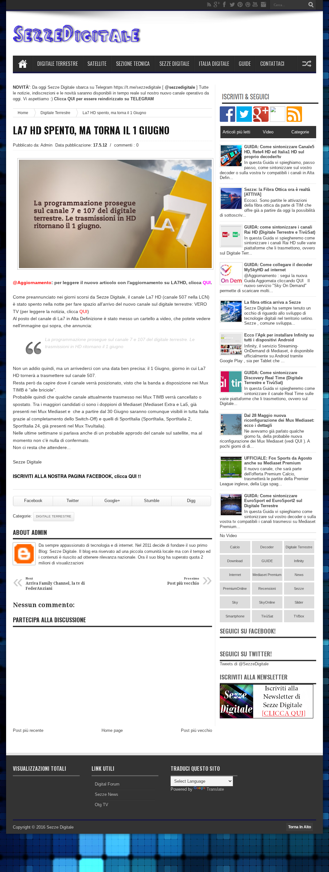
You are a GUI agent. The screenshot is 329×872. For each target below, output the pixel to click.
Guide (245, 63)
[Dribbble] (248, 4)
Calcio (235, 547)
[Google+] (217, 4)
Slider (299, 602)
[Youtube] (255, 4)
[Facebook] (224, 4)
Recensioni (267, 588)
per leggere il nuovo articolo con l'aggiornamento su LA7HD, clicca (132, 282)
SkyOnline (267, 602)
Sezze (299, 588)
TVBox (299, 616)
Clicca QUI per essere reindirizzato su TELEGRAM (104, 98)
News (299, 575)
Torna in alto (299, 827)
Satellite (96, 63)
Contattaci (272, 63)
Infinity (299, 561)
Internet (235, 575)
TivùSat (267, 616)
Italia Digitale (214, 63)
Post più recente (28, 730)
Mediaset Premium (267, 575)
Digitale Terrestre (57, 63)
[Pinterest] (240, 4)
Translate (215, 789)
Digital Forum (107, 784)
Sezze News (106, 794)
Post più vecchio (196, 730)
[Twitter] (232, 4)
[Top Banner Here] (266, 717)
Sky (235, 602)
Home (22, 64)
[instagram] (263, 4)
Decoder (267, 547)
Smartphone (235, 616)
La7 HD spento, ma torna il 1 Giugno (91, 130)
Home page (112, 730)
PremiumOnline (235, 588)
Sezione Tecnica (133, 63)
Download (235, 561)
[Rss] (209, 4)
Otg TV (101, 804)
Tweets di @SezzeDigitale (244, 663)
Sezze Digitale (174, 63)
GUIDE (267, 561)
